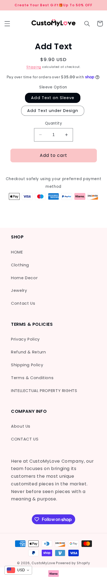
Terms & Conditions (32, 378)
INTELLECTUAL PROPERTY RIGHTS (44, 390)
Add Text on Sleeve (52, 97)
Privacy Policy (25, 339)
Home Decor (24, 278)
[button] (7, 23)
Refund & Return (28, 352)
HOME (17, 252)
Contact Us (23, 303)
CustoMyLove (43, 563)
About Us (20, 426)
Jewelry (19, 290)
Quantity (53, 123)
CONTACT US (24, 439)
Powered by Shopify (73, 563)
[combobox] (18, 570)
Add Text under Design (52, 110)
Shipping (33, 67)
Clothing (20, 265)
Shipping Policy (27, 365)
